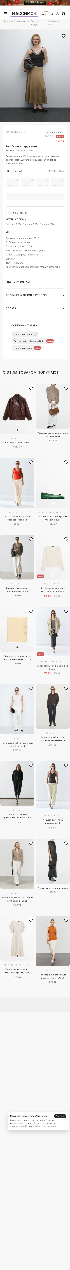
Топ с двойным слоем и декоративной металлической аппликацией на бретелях (53, 822)
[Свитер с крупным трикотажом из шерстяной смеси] (17, 783)
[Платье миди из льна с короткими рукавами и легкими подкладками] (17, 938)
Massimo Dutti (16, 131)
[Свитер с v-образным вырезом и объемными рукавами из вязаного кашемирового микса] (53, 706)
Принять (60, 1116)
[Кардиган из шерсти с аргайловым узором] (17, 557)
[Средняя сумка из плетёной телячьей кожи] (53, 406)
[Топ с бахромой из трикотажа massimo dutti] (17, 709)
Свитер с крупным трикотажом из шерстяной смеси (17, 816)
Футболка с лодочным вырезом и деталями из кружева (52, 590)
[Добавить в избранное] (30, 388)
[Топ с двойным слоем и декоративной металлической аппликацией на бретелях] (53, 786)
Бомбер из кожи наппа (17, 442)
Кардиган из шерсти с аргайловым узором (17, 589)
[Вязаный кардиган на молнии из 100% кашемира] (17, 864)
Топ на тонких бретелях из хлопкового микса (17, 518)
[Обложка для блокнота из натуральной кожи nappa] (17, 629)
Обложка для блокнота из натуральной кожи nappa (17, 658)
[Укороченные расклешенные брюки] (53, 632)
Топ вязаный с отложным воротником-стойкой (52, 976)
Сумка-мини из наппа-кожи (53, 888)
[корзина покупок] (63, 13)
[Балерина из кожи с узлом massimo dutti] (53, 483)
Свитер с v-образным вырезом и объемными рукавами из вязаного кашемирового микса (53, 739)
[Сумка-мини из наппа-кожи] (53, 861)
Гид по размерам (55, 171)
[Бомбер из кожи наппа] (17, 409)
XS (13, 183)
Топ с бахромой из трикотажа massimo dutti (17, 744)
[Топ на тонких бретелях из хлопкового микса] (17, 483)
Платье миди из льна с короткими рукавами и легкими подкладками (17, 971)
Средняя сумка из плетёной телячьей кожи (53, 435)
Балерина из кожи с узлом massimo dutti (52, 518)
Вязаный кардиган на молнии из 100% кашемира (17, 899)
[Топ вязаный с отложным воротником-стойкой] (53, 941)
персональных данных (21, 1123)
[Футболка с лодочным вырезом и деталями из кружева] (53, 557)
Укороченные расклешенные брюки (52, 667)
